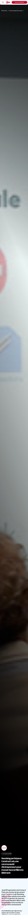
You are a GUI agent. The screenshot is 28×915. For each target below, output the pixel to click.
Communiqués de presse (15, 10)
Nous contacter (19, 2)
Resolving (4, 10)
